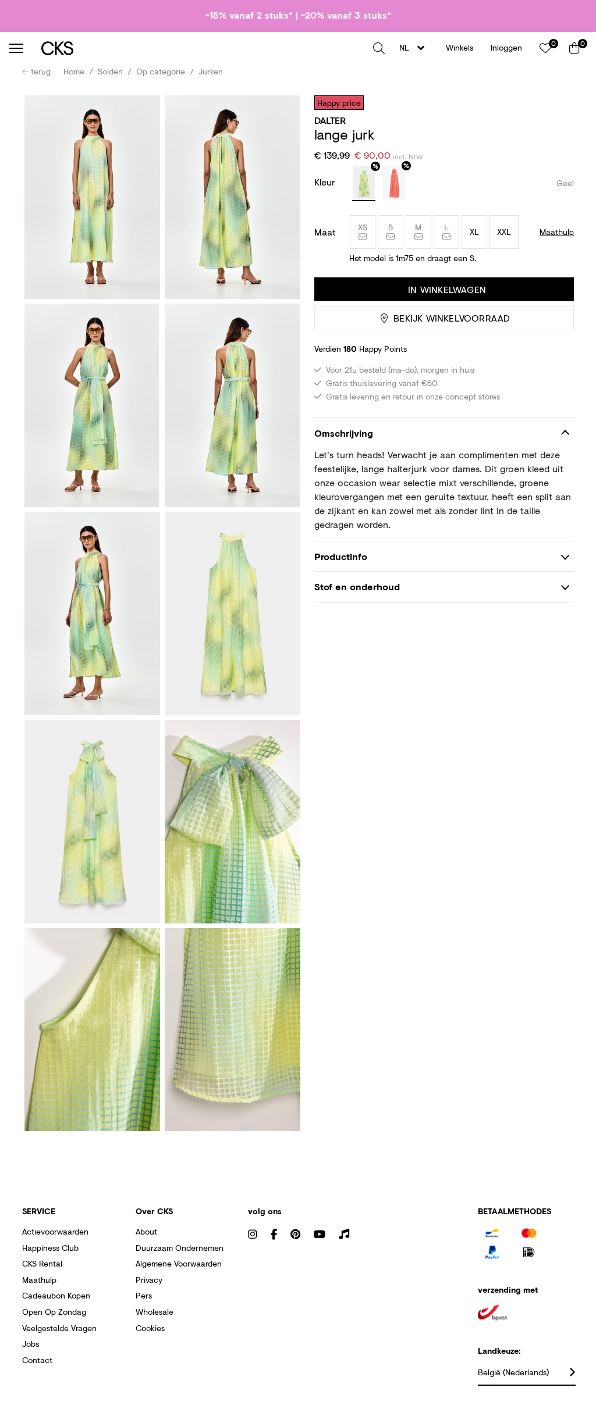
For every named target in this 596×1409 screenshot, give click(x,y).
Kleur (326, 181)
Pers (144, 1295)
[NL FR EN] (415, 48)
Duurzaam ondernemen (180, 1248)
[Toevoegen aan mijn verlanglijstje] (556, 102)
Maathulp (39, 1280)
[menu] (16, 48)
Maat (325, 232)
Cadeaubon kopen (56, 1295)
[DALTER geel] (363, 183)
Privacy (149, 1280)
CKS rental (42, 1263)
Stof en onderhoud (357, 586)
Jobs (30, 1343)
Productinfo (340, 556)
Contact (37, 1360)
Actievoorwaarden (55, 1231)
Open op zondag (54, 1311)
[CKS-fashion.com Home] (202, 48)
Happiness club (50, 1248)
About (146, 1231)
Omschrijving (343, 433)
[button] (378, 48)
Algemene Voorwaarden (179, 1263)
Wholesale (154, 1311)
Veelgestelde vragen (59, 1328)
